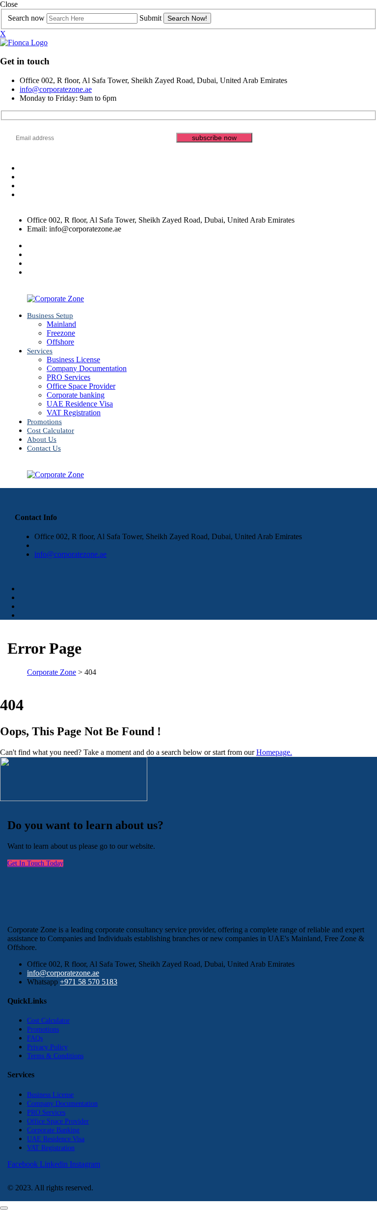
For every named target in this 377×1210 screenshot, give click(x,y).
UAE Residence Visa (80, 404)
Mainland (61, 324)
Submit (150, 18)
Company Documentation (87, 368)
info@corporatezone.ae (56, 89)
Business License (73, 359)
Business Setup (50, 315)
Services (40, 351)
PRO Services (68, 377)
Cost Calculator (50, 430)
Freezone (61, 333)
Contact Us (44, 448)
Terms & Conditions (55, 1056)
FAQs (35, 1038)
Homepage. (274, 752)
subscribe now (214, 138)
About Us (41, 439)
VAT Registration (74, 412)
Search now (26, 18)
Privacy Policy (47, 1047)
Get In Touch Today (35, 863)
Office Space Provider (81, 386)
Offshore (60, 342)
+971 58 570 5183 (88, 982)
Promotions (44, 422)
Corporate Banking (53, 1130)
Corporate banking (76, 395)
